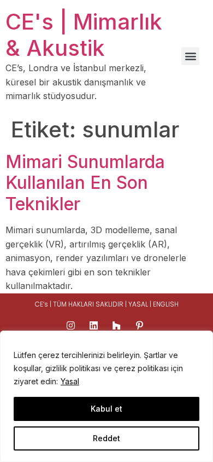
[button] (190, 56)
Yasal (70, 381)
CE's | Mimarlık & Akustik (83, 34)
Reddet (106, 438)
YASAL (139, 304)
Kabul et (106, 408)
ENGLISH (166, 304)
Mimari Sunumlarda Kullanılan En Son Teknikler (85, 183)
